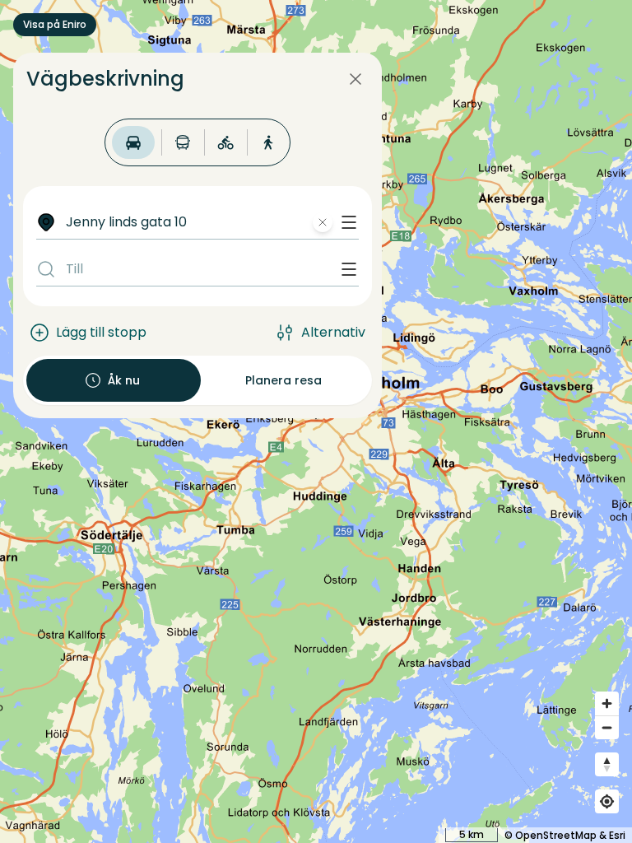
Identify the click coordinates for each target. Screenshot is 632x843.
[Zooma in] (607, 703)
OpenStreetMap (556, 835)
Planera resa (283, 380)
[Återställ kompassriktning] (607, 764)
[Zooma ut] (607, 727)
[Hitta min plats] (607, 801)
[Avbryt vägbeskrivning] (355, 79)
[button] (349, 222)
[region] (316, 421)
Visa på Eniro (54, 24)
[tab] (133, 142)
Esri (617, 835)
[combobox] (209, 222)
